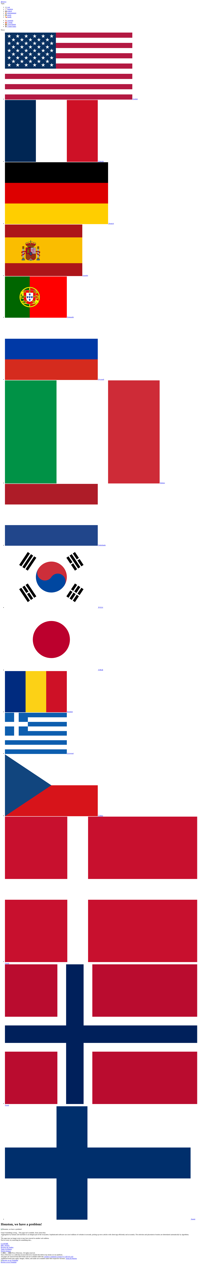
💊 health (8, 17)
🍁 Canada (8, 22)
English (135, 99)
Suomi (193, 1219)
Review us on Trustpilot (8, 1262)
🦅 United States (10, 26)
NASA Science (6, 1251)
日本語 (100, 670)
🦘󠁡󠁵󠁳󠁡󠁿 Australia (9, 20)
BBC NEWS (5, 1245)
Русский (101, 379)
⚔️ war (7, 7)
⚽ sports (8, 15)
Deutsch (111, 223)
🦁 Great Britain (10, 24)
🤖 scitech (8, 11)
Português (70, 317)
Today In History (6, 1249)
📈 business (9, 9)
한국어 (100, 607)
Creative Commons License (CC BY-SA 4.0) (58, 1257)
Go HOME (4, 1244)
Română (70, 712)
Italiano (162, 483)
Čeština (100, 816)
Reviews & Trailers (7, 1247)
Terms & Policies (71, 1258)
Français (101, 161)
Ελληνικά (70, 753)
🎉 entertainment (10, 13)
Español (85, 275)
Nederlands (102, 545)
